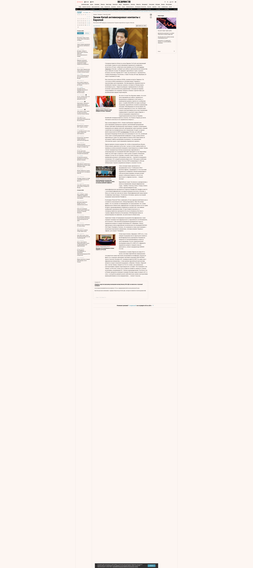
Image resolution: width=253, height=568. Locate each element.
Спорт (159, 6)
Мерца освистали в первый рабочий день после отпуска (83, 261)
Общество (138, 4)
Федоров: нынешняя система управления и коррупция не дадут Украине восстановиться (82, 62)
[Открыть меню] (175, 2)
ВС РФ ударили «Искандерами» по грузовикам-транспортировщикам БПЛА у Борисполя (83, 252)
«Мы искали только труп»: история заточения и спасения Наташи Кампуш (83, 112)
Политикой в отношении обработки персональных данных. (125, 566)
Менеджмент (145, 4)
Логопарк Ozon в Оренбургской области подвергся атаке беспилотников (82, 90)
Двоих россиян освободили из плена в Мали (83, 225)
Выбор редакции (96, 11)
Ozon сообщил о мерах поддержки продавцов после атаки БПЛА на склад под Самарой (83, 196)
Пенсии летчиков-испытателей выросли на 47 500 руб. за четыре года (83, 146)
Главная (95, 14)
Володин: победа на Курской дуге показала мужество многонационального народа (82, 53)
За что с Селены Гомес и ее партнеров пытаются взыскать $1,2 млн (83, 98)
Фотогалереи (169, 4)
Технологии (115, 4)
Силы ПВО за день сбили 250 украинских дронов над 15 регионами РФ (83, 237)
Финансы (103, 4)
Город (102, 6)
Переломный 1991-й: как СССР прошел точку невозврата (114, 11)
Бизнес (91, 4)
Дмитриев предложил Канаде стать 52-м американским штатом (82, 203)
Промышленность (130, 6)
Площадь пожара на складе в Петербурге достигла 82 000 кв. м (83, 180)
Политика (133, 4)
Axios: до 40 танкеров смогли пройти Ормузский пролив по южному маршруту (83, 210)
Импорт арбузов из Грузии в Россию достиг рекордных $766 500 (83, 172)
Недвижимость (126, 4)
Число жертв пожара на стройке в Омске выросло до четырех (83, 84)
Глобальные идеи (85, 4)
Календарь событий (79, 12)
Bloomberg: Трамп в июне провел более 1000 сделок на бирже (83, 39)
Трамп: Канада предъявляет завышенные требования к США (83, 46)
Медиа (120, 4)
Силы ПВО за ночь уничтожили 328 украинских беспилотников (83, 119)
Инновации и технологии (140, 6)
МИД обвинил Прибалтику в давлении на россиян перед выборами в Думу (83, 165)
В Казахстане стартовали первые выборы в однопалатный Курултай (83, 139)
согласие (117, 565)
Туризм (170, 6)
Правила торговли (86, 6)
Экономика (97, 4)
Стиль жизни (151, 4)
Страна (123, 6)
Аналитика (113, 6)
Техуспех (149, 6)
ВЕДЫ (80, 6)
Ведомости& (107, 6)
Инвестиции (108, 4)
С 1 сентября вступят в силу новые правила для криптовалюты (83, 132)
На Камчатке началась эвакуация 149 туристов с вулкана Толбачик (83, 159)
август (86, 12)
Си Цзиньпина (124, 132)
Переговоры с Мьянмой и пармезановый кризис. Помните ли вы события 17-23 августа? (83, 105)
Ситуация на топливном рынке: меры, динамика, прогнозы (140, 11)
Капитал (119, 6)
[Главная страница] (124, 2)
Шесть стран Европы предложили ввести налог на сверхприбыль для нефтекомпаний (83, 244)
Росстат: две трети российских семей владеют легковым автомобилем (83, 152)
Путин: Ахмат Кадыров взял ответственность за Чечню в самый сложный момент (83, 71)
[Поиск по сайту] (167, 2)
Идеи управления (95, 6)
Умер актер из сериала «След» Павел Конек (82, 230)
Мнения (163, 4)
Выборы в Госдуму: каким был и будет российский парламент (167, 11)
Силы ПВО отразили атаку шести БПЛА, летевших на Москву (83, 186)
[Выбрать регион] (165, 2)
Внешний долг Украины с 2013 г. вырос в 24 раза (83, 126)
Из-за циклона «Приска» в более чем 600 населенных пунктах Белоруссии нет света (83, 218)
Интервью (158, 4)
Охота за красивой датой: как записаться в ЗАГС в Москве (83, 77)
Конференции (165, 6)
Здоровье (154, 6)
